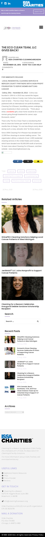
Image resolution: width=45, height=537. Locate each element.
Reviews (7, 481)
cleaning (31, 171)
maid (6, 181)
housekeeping (31, 176)
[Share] (18, 161)
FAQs (6, 476)
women (37, 181)
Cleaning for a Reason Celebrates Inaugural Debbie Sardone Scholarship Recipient (28, 376)
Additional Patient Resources (15, 473)
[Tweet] (28, 161)
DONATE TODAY (39, 11)
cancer (11, 171)
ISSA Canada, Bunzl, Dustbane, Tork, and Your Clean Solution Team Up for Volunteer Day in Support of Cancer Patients (28, 391)
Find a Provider (10, 478)
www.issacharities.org (10, 459)
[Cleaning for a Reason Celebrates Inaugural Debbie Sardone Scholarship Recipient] (22, 290)
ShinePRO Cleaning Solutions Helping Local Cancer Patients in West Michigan (28, 339)
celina (21, 171)
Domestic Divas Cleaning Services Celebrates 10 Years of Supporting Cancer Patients (28, 351)
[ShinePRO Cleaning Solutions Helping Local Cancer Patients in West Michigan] (22, 220)
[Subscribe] (38, 161)
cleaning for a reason (12, 176)
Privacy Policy (37, 535)
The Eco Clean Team (21, 181)
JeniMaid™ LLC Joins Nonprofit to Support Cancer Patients (28, 364)
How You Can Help (31, 65)
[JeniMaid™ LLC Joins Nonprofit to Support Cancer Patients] (22, 256)
